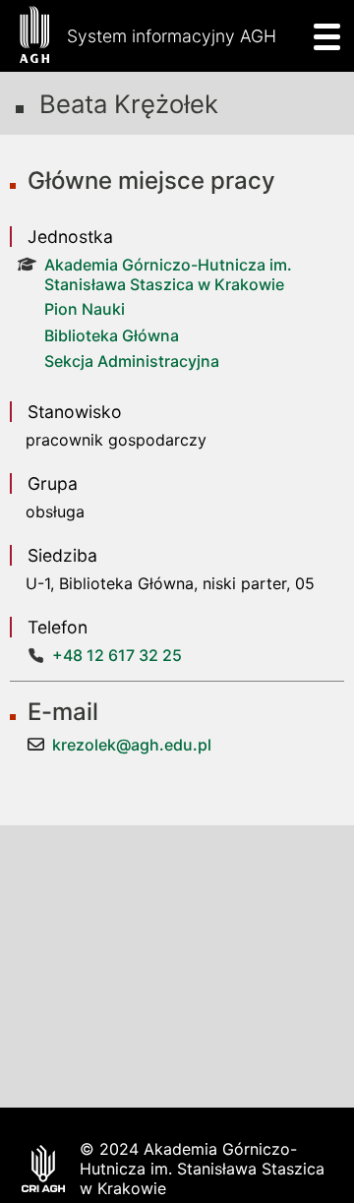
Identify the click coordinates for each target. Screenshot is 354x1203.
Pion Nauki (84, 309)
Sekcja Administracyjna (131, 361)
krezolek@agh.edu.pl (131, 744)
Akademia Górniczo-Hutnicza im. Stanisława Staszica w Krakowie (168, 274)
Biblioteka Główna (111, 335)
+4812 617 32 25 (117, 655)
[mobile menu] (321, 36)
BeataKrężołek (128, 104)
